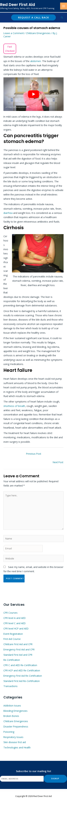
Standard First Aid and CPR (17, 654)
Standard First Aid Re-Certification (21, 681)
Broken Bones (11, 716)
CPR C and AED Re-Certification (20, 665)
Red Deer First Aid (17, 4)
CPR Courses (10, 612)
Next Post (58, 462)
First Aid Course (12, 639)
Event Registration (13, 633)
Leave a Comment (13, 33)
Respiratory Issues (13, 737)
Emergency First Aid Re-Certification (22, 675)
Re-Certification (11, 659)
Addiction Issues (12, 705)
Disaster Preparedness (15, 726)
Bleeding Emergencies (15, 710)
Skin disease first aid (14, 742)
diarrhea (8, 213)
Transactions (10, 686)
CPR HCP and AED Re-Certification (21, 670)
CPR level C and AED (14, 623)
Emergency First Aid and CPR (19, 649)
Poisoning (8, 731)
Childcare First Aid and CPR (17, 644)
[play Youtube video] (33, 94)
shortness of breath (14, 406)
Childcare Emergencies (38, 33)
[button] (33, 17)
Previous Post (33, 453)
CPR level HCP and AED (16, 628)
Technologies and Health (17, 747)
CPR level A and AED (14, 618)
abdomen (35, 61)
